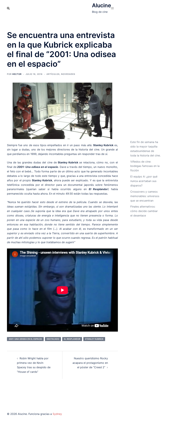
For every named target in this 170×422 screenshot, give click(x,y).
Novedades (68, 74)
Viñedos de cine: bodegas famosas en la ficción (145, 166)
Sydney (57, 414)
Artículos (53, 74)
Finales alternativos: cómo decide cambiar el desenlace (144, 211)
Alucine (101, 5)
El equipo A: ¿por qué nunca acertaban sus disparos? (143, 181)
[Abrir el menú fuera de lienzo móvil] (112, 8)
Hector (17, 74)
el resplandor (72, 339)
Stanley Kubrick (94, 339)
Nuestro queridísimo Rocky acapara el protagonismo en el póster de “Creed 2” (90, 363)
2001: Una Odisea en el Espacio (25, 339)
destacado (53, 339)
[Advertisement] (145, 85)
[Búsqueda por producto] (8, 8)
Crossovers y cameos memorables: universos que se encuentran (144, 196)
